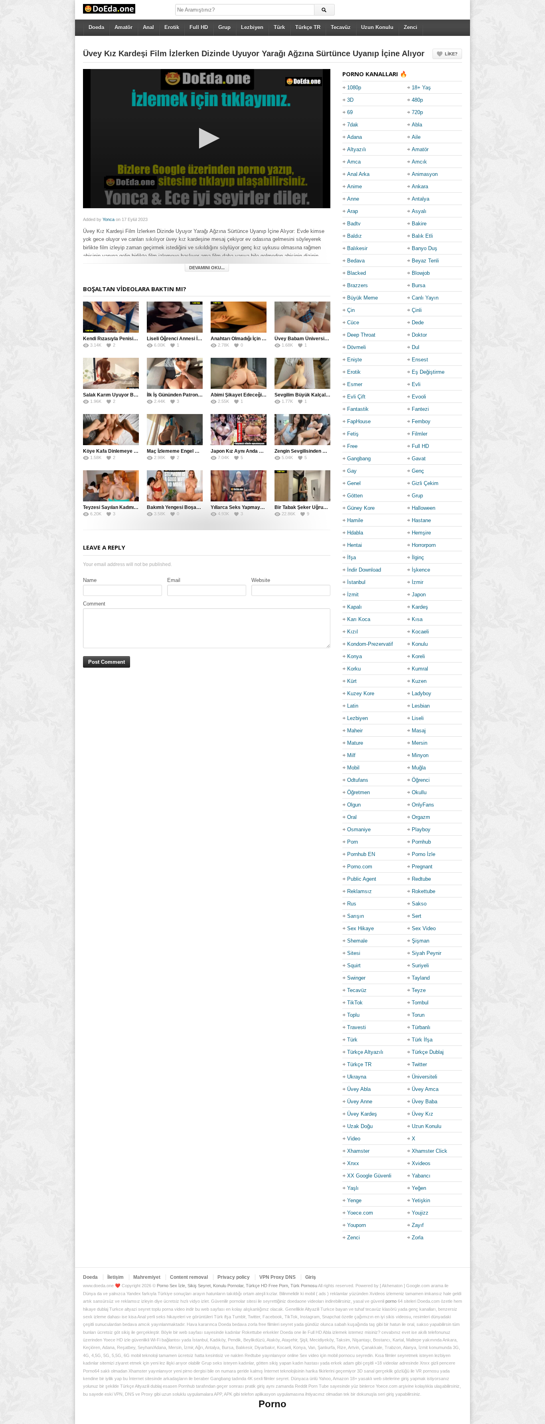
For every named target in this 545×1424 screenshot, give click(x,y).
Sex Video (424, 928)
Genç (418, 471)
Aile (416, 137)
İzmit (353, 595)
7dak (352, 125)
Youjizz (420, 1213)
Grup (224, 27)
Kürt (352, 681)
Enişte (354, 360)
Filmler (419, 434)
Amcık (419, 162)
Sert (416, 916)
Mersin (419, 743)
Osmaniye (359, 829)
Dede (418, 322)
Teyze (419, 990)
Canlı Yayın (425, 298)
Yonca (109, 219)
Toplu (353, 1015)
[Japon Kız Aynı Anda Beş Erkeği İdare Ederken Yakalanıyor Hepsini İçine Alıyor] (238, 429)
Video (353, 1139)
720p (417, 112)
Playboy (421, 829)
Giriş (310, 1277)
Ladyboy (421, 693)
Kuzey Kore (360, 693)
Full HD (199, 27)
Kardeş (420, 607)
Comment (94, 604)
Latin (352, 706)
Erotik (171, 27)
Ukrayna (356, 1077)
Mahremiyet (146, 1277)
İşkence (421, 570)
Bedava (356, 261)
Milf (351, 755)
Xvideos (421, 1163)
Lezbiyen (252, 27)
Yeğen (419, 1188)
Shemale (357, 941)
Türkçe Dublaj (428, 1052)
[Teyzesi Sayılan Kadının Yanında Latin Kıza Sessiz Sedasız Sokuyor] (111, 485)
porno (391, 1301)
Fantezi (420, 409)
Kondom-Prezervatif (370, 644)
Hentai (354, 545)
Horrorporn (424, 545)
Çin (351, 310)
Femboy (421, 421)
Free (352, 446)
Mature (355, 743)
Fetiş (353, 434)
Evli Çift (356, 397)
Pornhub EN (361, 854)
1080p (354, 88)
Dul (415, 347)
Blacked (356, 273)
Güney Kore (361, 508)
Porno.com (359, 867)
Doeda (96, 27)
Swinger (356, 978)
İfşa (351, 557)
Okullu (419, 792)
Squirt (354, 965)
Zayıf (418, 1225)
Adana (354, 137)
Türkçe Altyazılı (365, 1052)
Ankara (420, 186)
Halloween (423, 508)
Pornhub (421, 842)
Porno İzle (423, 854)
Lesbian (421, 706)
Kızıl (352, 632)
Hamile (355, 520)
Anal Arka (358, 174)
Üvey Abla (359, 1089)
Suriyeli (420, 965)
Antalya (420, 199)
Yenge (354, 1200)
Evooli (419, 397)
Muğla (419, 768)
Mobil (353, 768)
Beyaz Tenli (425, 261)
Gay (352, 471)
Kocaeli (420, 632)
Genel (354, 483)
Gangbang (359, 459)
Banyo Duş (424, 248)
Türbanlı (421, 1027)
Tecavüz (341, 27)
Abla (417, 125)
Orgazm (421, 817)
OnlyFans (423, 805)
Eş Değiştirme (428, 372)
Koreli (418, 656)
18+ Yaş (421, 88)
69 (350, 112)
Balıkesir (357, 248)
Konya (354, 656)
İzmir (417, 582)
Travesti (356, 1027)
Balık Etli (422, 236)
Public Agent (361, 879)
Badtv (354, 224)
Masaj (419, 731)
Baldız (354, 236)
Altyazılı (356, 149)
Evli (416, 384)
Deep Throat (361, 335)
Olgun (354, 805)
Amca (354, 162)
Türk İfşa (422, 1040)
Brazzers (357, 285)
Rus (351, 904)
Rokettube (423, 891)
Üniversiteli (424, 1077)
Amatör (123, 27)
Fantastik (358, 409)
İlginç (418, 557)
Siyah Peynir (426, 953)
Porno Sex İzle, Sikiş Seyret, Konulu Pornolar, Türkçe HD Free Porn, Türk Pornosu (237, 1285)
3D (350, 100)
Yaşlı (353, 1188)
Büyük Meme (362, 298)
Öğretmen (358, 792)
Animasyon (425, 174)
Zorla (417, 1238)
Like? (451, 53)
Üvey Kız (422, 1114)
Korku (354, 669)
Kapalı (354, 607)
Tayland (421, 978)
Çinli (417, 310)
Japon (419, 595)
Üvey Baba (424, 1101)
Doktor (419, 335)
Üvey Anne (359, 1101)
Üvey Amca (425, 1089)
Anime (354, 186)
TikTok (355, 1003)
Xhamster (358, 1151)
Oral (352, 817)
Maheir (355, 731)
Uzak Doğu (360, 1126)
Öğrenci (421, 780)
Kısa (417, 619)
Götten (355, 496)
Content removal (189, 1277)
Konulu (420, 644)
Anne (353, 199)
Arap (352, 211)
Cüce (353, 322)
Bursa (418, 285)
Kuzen (419, 681)
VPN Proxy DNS (277, 1277)
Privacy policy (233, 1277)
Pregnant (422, 867)
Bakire (419, 224)
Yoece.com (360, 1213)
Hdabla (355, 533)
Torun (418, 1015)
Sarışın (355, 916)
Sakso (419, 904)
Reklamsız (359, 891)
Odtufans (357, 780)
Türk (279, 27)
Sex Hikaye (360, 928)
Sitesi (353, 953)
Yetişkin (421, 1200)
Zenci (410, 27)
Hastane (421, 520)
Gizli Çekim (425, 483)
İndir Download (364, 570)
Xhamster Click (429, 1151)
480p (417, 100)
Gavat (419, 459)
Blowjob (421, 273)
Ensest (420, 360)
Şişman (420, 941)
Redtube (421, 879)
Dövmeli (356, 347)
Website (260, 580)
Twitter (419, 1064)
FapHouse (359, 421)
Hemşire (421, 533)
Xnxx (353, 1163)
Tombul (420, 1003)
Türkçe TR (307, 27)
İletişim (115, 1277)
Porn (352, 842)
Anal (148, 27)
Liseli (418, 718)
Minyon (420, 755)
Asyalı (419, 211)
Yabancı (421, 1176)
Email (173, 580)
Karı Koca (358, 619)
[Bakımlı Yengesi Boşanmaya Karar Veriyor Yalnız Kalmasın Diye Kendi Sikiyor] (175, 485)
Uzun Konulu (377, 27)
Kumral (420, 669)
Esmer (354, 384)
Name (90, 580)
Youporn (356, 1225)
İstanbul (356, 582)
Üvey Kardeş (362, 1114)
